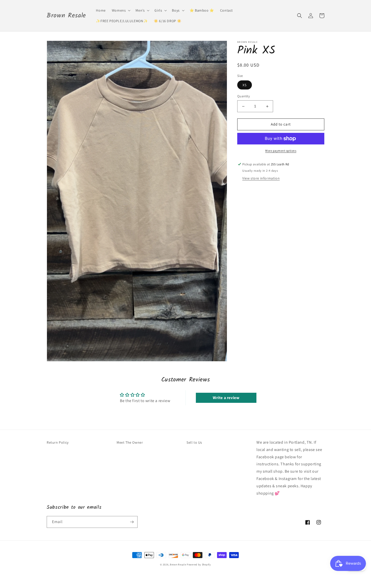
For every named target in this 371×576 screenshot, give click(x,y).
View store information (261, 178)
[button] (121, 10)
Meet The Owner (130, 442)
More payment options (280, 151)
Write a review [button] (226, 397)
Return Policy (58, 442)
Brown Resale (178, 564)
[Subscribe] (131, 522)
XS (245, 85)
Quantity (243, 96)
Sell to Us (194, 442)
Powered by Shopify (199, 564)
